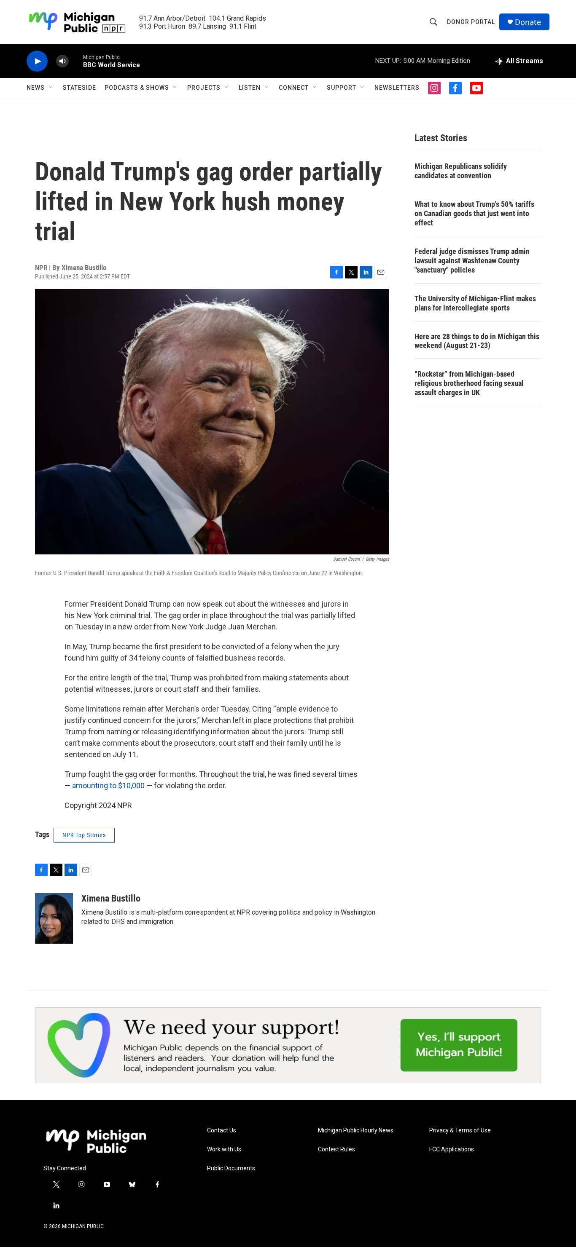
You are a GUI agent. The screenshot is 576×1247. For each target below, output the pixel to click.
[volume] (62, 61)
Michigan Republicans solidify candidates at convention (461, 171)
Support (341, 87)
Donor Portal (471, 22)
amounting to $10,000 (108, 785)
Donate (528, 22)
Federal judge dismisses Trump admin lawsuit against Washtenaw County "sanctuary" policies (472, 260)
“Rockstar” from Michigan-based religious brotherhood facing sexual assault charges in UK (469, 383)
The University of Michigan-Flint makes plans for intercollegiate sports (475, 303)
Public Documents (231, 1168)
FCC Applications (451, 1149)
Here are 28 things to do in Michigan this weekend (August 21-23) (477, 341)
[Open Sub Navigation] (51, 87)
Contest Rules (336, 1149)
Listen (250, 87)
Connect (294, 87)
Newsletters (397, 87)
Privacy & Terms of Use (460, 1130)
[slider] (76, 60)
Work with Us (224, 1149)
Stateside (79, 87)
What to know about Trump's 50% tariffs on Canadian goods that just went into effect (474, 213)
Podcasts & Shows (137, 87)
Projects (204, 87)
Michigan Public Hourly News (355, 1130)
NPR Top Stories (84, 835)
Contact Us (221, 1130)
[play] (37, 61)
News (36, 87)
